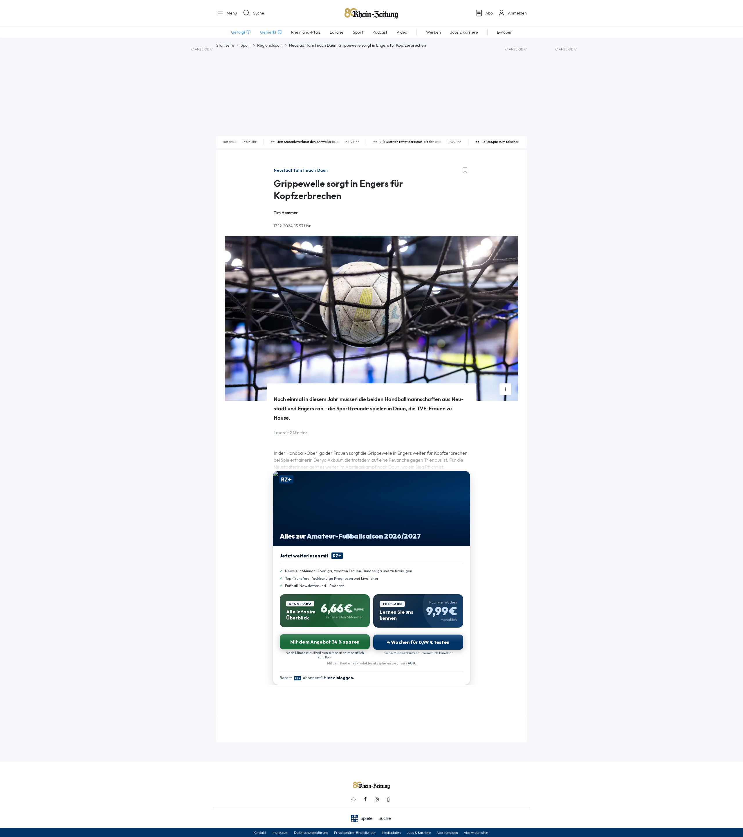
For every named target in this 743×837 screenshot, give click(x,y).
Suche (258, 13)
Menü (231, 13)
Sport (246, 45)
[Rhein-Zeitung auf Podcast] (388, 799)
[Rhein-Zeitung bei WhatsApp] (353, 799)
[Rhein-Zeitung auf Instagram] (377, 799)
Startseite (225, 45)
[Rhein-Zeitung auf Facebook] (365, 799)
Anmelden (517, 13)
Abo (489, 13)
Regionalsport (270, 45)
